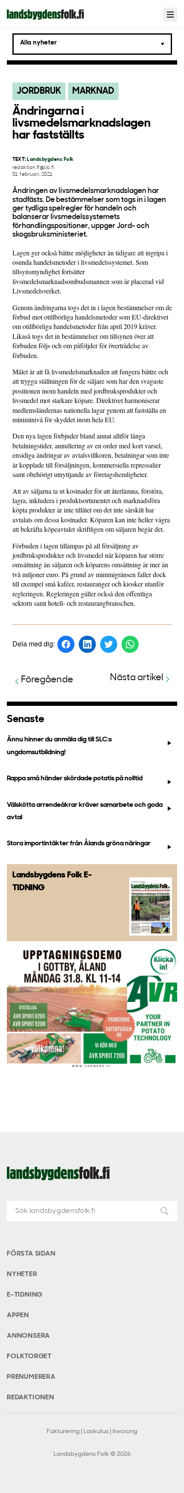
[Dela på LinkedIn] (87, 644)
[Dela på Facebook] (65, 644)
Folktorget (29, 1356)
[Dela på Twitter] (108, 644)
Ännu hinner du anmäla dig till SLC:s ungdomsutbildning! (59, 745)
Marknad (93, 91)
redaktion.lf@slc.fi (33, 168)
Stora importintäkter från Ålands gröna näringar (79, 843)
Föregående (47, 679)
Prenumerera (31, 1377)
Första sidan (31, 1253)
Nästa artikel (136, 677)
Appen (18, 1315)
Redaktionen (30, 1397)
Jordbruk (39, 91)
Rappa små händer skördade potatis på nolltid (74, 778)
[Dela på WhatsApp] (130, 644)
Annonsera (28, 1336)
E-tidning (24, 1295)
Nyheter (22, 1274)
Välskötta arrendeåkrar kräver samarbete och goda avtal (85, 811)
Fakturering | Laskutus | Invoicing (92, 1431)
